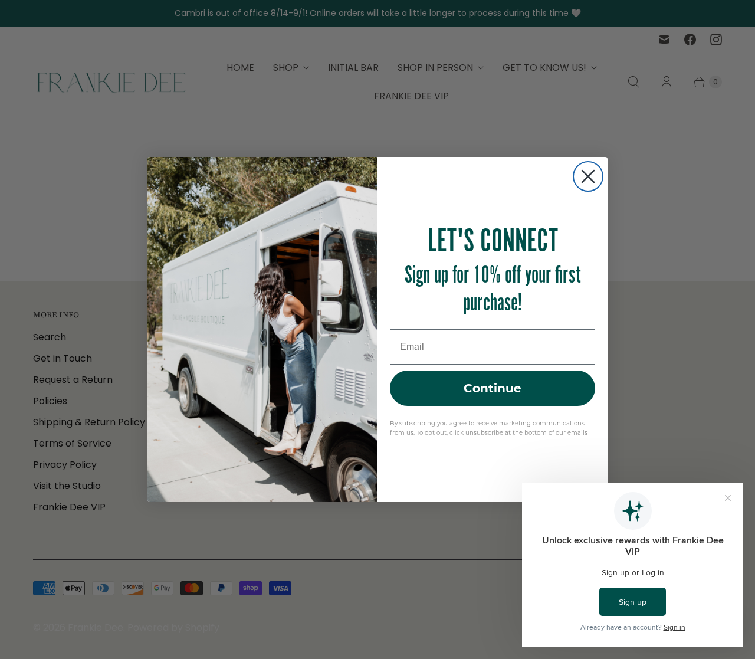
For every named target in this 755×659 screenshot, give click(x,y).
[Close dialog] (588, 176)
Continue (492, 388)
